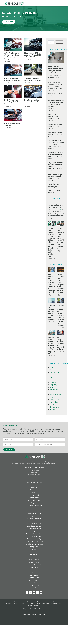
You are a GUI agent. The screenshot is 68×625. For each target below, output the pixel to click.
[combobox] (51, 42)
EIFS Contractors (34, 531)
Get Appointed (34, 577)
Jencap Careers (34, 562)
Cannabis (53, 367)
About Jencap (34, 557)
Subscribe (8, 22)
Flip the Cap (57, 209)
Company (34, 554)
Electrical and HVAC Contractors (34, 534)
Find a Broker (34, 583)
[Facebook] (41, 592)
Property (53, 397)
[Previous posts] (49, 240)
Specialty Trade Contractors (34, 544)
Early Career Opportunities (34, 565)
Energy (34, 492)
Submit (9, 450)
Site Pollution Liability (34, 539)
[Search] (59, 42)
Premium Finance (34, 588)
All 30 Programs (34, 549)
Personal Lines (54, 390)
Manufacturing (55, 387)
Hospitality (53, 385)
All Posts (52, 409)
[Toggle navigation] (62, 3)
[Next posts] (63, 240)
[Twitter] (27, 592)
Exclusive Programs (34, 523)
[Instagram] (37, 592)
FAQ (44, 614)
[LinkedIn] (30, 592)
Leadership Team (34, 559)
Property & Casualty (34, 516)
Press (51, 392)
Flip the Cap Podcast (56, 380)
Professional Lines (55, 395)
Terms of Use (26, 614)
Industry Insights (34, 567)
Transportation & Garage (34, 505)
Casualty (52, 370)
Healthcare (53, 382)
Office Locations (34, 585)
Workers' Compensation (34, 508)
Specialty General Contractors (34, 541)
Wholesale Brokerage (34, 482)
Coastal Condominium (34, 526)
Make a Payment (34, 580)
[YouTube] (34, 592)
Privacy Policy (36, 614)
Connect (34, 573)
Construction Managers (34, 528)
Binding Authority (34, 513)
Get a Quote (34, 575)
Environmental (34, 495)
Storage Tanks (34, 547)
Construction (54, 372)
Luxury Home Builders (34, 536)
